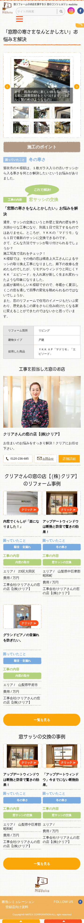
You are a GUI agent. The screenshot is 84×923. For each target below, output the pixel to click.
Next (76, 86)
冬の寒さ (61, 547)
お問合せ (48, 458)
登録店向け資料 (16, 907)
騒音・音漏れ (22, 547)
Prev (7, 86)
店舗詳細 (69, 459)
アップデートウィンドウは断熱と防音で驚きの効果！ (61, 526)
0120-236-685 (19, 458)
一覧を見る (42, 720)
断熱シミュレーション (18, 902)
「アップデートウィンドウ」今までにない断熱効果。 (61, 779)
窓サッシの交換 (61, 562)
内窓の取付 (22, 562)
